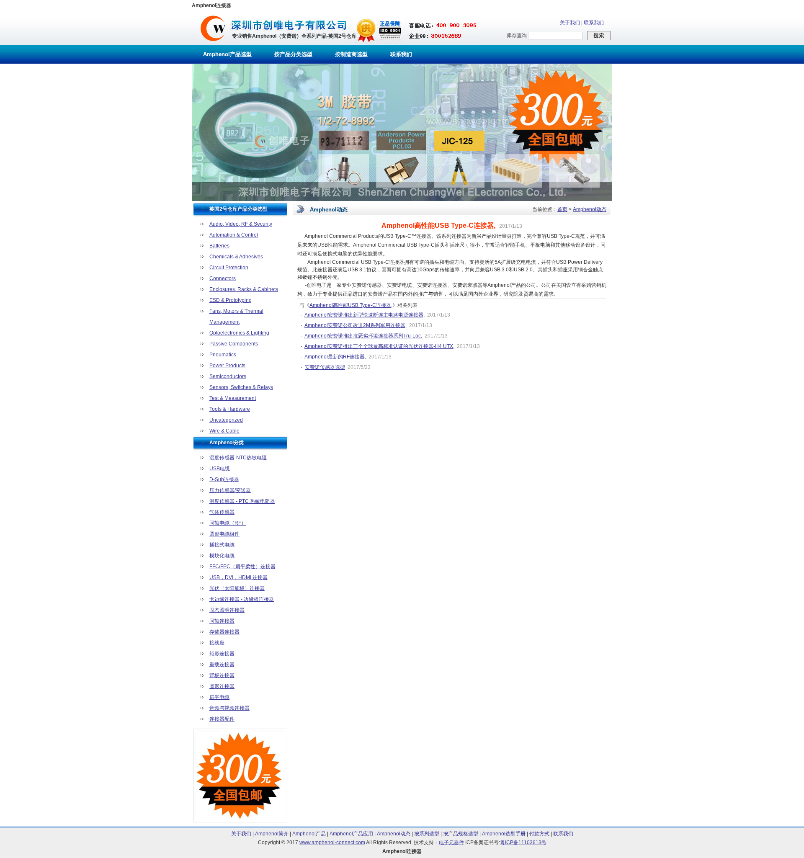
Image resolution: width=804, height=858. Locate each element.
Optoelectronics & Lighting (239, 333)
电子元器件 (451, 842)
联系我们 (594, 23)
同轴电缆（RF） (227, 523)
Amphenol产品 (309, 834)
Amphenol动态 (589, 209)
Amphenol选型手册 (504, 834)
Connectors (222, 278)
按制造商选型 (351, 54)
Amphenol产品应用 (351, 834)
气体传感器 (221, 512)
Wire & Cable (224, 431)
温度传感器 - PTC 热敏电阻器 (242, 501)
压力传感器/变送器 (230, 490)
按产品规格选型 (460, 834)
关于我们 (570, 23)
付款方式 (539, 834)
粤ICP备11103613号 (523, 842)
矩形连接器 (221, 654)
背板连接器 (221, 675)
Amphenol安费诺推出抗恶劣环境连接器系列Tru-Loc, (363, 336)
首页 (562, 209)
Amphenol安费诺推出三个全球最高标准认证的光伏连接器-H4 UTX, (379, 346)
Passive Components (233, 344)
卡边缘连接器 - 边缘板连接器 (241, 599)
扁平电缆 (219, 697)
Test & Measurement (232, 398)
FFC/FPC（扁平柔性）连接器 (242, 566)
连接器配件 (221, 719)
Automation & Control (233, 235)
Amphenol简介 (272, 834)
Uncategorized (226, 420)
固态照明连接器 (227, 610)
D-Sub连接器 (224, 479)
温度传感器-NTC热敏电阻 (238, 458)
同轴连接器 (221, 621)
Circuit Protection (228, 268)
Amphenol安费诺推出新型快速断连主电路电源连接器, (364, 315)
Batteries (219, 246)
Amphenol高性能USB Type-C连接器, (350, 305)
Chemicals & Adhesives (236, 257)
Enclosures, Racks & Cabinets (243, 289)
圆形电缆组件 (224, 534)
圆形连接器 (221, 686)
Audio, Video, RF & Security (240, 224)
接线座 (216, 643)
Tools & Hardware (229, 409)
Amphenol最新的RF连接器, (335, 357)
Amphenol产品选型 (227, 54)
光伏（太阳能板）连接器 (237, 588)
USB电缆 (219, 469)
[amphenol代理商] (213, 43)
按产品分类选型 (293, 54)
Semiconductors (227, 376)
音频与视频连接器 (229, 708)
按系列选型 (426, 834)
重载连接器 (221, 664)
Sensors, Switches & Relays (241, 387)
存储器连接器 (224, 632)
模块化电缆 (221, 556)
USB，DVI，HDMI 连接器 (238, 577)
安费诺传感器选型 (325, 367)
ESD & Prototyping (230, 300)
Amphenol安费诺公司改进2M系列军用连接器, (355, 325)
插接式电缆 (221, 545)
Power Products (227, 365)
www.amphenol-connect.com (332, 842)
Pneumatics (222, 355)
